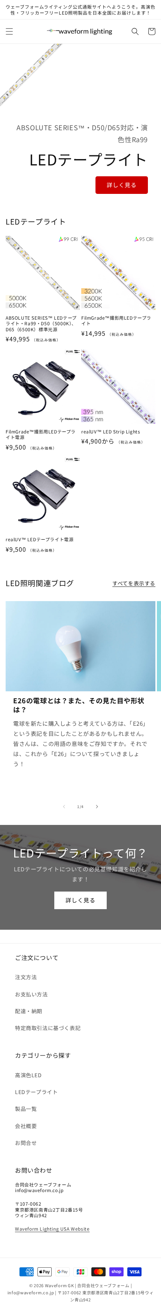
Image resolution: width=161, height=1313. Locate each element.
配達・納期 (28, 1011)
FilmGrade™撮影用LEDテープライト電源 (41, 434)
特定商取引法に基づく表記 (47, 1028)
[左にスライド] (64, 806)
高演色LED (28, 1075)
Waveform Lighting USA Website (52, 1228)
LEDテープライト (36, 1092)
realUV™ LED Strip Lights (110, 432)
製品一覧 (26, 1108)
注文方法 (26, 977)
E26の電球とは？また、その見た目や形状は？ (79, 705)
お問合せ (26, 1142)
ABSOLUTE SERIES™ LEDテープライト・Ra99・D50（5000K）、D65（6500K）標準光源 (41, 323)
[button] (9, 31)
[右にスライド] (97, 806)
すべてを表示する (133, 583)
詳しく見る (122, 185)
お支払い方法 (31, 994)
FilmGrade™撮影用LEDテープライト (116, 320)
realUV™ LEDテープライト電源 (39, 539)
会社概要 (26, 1126)
